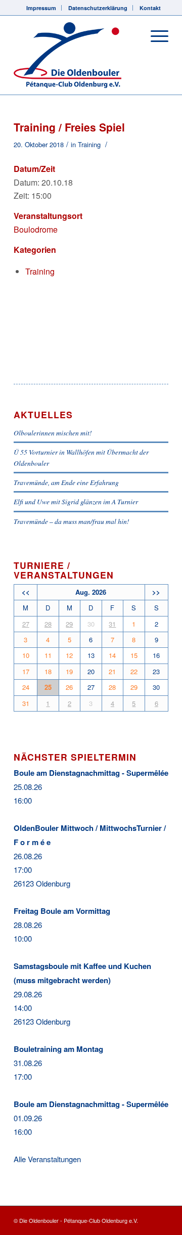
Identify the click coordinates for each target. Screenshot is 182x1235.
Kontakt (150, 8)
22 (134, 671)
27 (25, 624)
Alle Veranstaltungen (47, 1159)
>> (156, 592)
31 (112, 624)
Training (89, 144)
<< (26, 592)
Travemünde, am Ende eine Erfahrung (66, 482)
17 (25, 671)
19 (69, 671)
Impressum (41, 8)
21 (112, 671)
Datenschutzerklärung (97, 8)
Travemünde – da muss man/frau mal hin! (71, 521)
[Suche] (131, 36)
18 (48, 671)
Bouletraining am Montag (58, 1048)
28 (48, 624)
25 (48, 687)
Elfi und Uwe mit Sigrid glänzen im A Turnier (76, 501)
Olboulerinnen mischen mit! (53, 432)
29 (69, 624)
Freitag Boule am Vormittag (62, 910)
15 (134, 655)
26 (69, 687)
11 (48, 655)
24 (25, 687)
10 (25, 655)
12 (69, 655)
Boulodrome (36, 229)
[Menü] (154, 36)
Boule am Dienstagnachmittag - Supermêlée (91, 772)
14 (112, 655)
